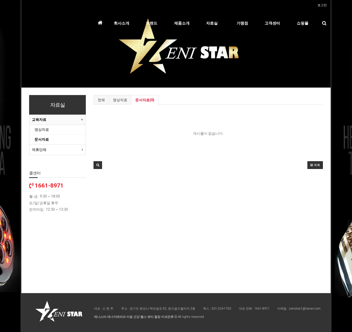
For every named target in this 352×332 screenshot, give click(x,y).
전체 (101, 100)
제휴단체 (39, 150)
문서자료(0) (144, 100)
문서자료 (42, 139)
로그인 (322, 5)
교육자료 (39, 119)
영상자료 (120, 100)
